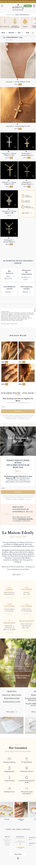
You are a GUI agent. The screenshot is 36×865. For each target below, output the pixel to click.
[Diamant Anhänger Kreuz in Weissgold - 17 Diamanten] (18, 60)
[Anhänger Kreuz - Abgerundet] (9, 228)
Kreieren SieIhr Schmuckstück (26, 275)
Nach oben (18, 854)
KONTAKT (8, 829)
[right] (34, 21)
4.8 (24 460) (20, 848)
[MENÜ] (2, 6)
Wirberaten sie (9, 275)
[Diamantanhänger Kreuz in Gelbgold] (18, 105)
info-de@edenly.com (20, 841)
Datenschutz (26, 829)
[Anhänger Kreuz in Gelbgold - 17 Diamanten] (9, 170)
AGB (13, 829)
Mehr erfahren (17, 575)
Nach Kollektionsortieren (9, 289)
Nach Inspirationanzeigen (26, 289)
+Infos (27, 418)
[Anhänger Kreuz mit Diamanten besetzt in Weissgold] (9, 141)
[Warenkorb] (34, 6)
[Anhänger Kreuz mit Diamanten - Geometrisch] (9, 199)
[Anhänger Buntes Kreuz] (27, 141)
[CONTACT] (20, 844)
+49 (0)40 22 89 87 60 (20, 838)
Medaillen (20, 320)
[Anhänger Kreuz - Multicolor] (27, 170)
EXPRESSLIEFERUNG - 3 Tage (14, 37)
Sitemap (18, 829)
